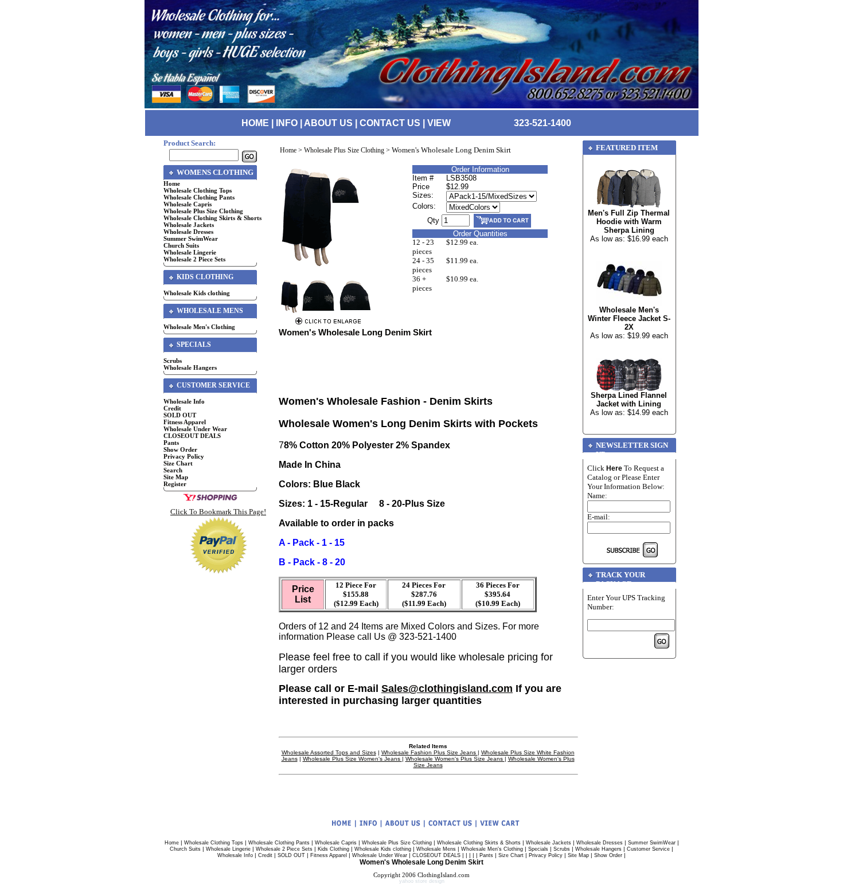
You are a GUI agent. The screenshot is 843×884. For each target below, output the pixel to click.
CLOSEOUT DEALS (192, 435)
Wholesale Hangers (190, 367)
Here (614, 468)
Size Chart (178, 463)
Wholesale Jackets (188, 224)
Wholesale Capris (187, 204)
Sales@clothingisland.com (447, 688)
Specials (538, 849)
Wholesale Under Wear (195, 428)
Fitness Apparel (184, 421)
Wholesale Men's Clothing (199, 326)
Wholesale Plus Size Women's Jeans (352, 759)
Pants (171, 442)
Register (174, 483)
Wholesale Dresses (188, 231)
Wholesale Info (184, 401)
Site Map (175, 477)
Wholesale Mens (436, 849)
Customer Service (648, 849)
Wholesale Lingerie (189, 252)
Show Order (180, 449)
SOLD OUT (179, 415)
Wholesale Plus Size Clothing (203, 211)
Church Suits (181, 245)
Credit (172, 408)
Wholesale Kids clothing (196, 293)
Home (171, 183)
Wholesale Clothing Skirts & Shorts (212, 217)
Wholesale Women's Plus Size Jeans (455, 759)
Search (172, 470)
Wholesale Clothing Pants (199, 197)
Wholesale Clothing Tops (197, 190)
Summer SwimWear (190, 238)
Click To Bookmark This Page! (218, 511)
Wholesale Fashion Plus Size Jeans (429, 752)
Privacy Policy (183, 456)
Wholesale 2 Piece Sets (194, 259)
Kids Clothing (333, 849)
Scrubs (172, 360)
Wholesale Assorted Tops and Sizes (329, 752)
